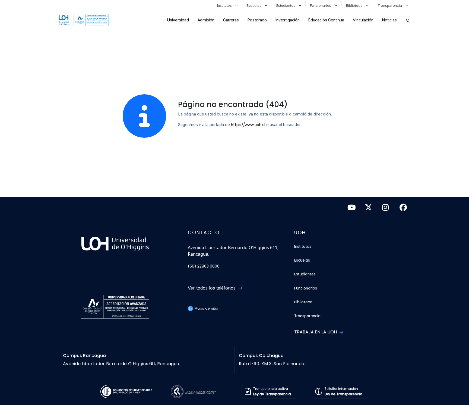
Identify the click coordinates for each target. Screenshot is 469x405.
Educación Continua (326, 20)
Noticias (389, 20)
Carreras (231, 20)
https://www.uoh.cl (248, 124)
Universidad (178, 20)
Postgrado (257, 20)
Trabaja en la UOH (316, 332)
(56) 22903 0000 (204, 266)
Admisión (206, 20)
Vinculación (363, 20)
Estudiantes (286, 6)
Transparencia (391, 6)
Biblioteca (355, 6)
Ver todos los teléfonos (212, 288)
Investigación (287, 20)
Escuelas (255, 6)
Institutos (225, 6)
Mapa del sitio (206, 308)
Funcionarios (321, 6)
